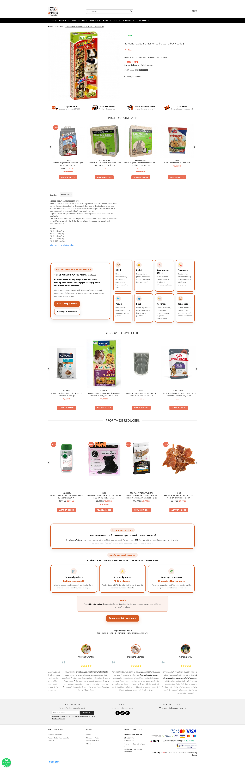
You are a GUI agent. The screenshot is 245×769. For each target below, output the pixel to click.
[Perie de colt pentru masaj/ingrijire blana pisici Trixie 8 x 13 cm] (141, 364)
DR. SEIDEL (67, 493)
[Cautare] (131, 11)
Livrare (88, 735)
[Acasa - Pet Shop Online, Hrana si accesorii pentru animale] (60, 11)
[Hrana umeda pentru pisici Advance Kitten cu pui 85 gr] (66, 363)
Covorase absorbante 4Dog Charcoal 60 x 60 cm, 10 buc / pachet (104, 496)
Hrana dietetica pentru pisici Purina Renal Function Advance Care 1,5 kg (141, 496)
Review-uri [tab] (66, 194)
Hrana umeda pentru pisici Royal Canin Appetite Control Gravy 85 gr (179, 394)
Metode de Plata (92, 738)
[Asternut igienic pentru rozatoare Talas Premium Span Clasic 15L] (104, 141)
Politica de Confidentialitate (58, 738)
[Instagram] (127, 713)
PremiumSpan (104, 160)
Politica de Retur (92, 741)
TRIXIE (141, 391)
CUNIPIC (68, 160)
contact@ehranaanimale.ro (174, 708)
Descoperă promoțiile (67, 312)
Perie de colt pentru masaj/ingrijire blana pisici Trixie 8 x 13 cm (141, 394)
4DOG (104, 493)
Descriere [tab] (53, 195)
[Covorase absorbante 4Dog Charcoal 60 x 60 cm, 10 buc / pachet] (104, 458)
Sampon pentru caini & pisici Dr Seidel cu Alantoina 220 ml (66, 496)
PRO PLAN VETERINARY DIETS (141, 493)
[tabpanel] (84, 65)
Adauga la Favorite (133, 76)
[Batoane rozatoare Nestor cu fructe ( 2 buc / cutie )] (84, 65)
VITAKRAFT (104, 391)
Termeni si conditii (55, 735)
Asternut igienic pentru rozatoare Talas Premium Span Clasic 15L (104, 164)
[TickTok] (122, 713)
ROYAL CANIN (178, 391)
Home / (51, 26)
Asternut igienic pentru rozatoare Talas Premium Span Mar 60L (140, 164)
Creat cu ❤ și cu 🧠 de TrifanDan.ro (164, 752)
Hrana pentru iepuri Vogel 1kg (177, 163)
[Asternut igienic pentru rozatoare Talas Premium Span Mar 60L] (141, 141)
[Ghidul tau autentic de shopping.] (54, 762)
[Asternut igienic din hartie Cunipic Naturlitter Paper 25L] (68, 141)
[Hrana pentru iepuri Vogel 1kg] (177, 141)
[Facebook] (117, 713)
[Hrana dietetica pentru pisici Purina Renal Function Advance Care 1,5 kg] (141, 458)
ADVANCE (66, 391)
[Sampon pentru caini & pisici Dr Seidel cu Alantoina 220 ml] (66, 458)
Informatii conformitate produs (62, 245)
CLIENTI (89, 729)
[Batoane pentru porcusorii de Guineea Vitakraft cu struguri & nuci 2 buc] (104, 363)
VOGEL (177, 160)
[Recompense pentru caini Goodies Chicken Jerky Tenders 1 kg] (178, 458)
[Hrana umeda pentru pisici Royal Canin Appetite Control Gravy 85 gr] (178, 363)
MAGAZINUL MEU (56, 729)
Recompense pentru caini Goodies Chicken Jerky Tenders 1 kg (178, 496)
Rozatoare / (60, 26)
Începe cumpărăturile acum (122, 618)
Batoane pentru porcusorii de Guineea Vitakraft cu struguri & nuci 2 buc (104, 394)
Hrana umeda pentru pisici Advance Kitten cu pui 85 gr (66, 394)
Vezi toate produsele (67, 303)
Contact (51, 741)
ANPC (88, 744)
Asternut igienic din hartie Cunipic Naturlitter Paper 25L (68, 164)
